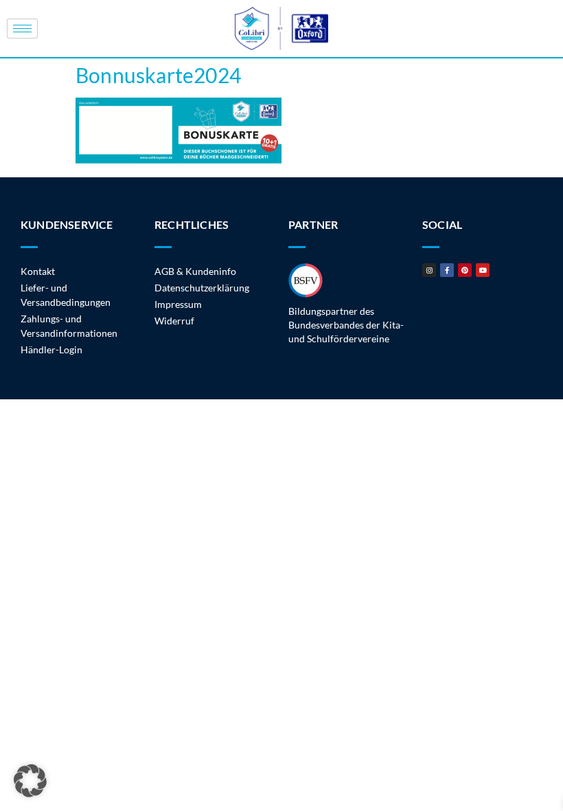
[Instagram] (429, 270)
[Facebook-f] (447, 270)
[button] (30, 781)
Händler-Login (51, 349)
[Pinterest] (465, 270)
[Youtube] (483, 270)
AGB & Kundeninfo (195, 271)
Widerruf (174, 320)
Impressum (178, 304)
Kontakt (38, 271)
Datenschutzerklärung (201, 287)
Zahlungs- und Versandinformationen (69, 326)
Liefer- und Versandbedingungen (66, 295)
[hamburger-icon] (22, 28)
